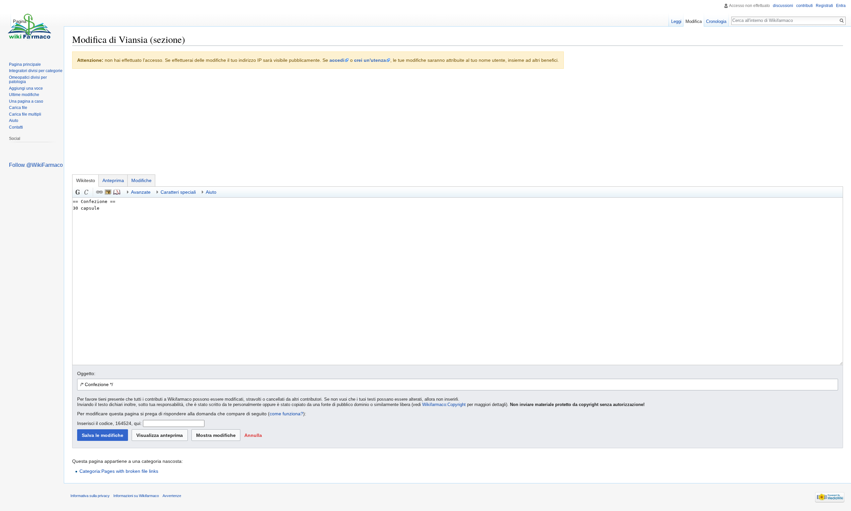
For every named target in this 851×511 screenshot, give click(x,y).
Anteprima (113, 180)
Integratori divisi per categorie (35, 70)
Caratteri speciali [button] (178, 192)
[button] (253, 435)
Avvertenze (172, 496)
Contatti (16, 127)
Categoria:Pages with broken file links (118, 471)
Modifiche (141, 180)
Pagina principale (25, 64)
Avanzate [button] (141, 192)
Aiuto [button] (211, 192)
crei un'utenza (370, 60)
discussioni (783, 5)
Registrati (824, 5)
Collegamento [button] (99, 192)
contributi (804, 5)
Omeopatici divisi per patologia (28, 79)
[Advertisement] (457, 123)
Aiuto (13, 120)
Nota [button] (116, 192)
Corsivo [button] (86, 192)
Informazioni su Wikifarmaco (136, 496)
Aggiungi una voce (26, 88)
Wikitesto (85, 180)
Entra (841, 5)
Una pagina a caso (26, 101)
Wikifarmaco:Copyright (444, 404)
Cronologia (716, 21)
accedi (336, 60)
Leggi (676, 21)
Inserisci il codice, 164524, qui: (109, 423)
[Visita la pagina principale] (29, 26)
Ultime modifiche (24, 94)
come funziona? (286, 413)
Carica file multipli (25, 114)
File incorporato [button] (108, 192)
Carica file (18, 107)
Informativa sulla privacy (90, 496)
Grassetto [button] (77, 192)
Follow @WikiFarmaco (36, 165)
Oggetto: (86, 373)
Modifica (693, 21)
